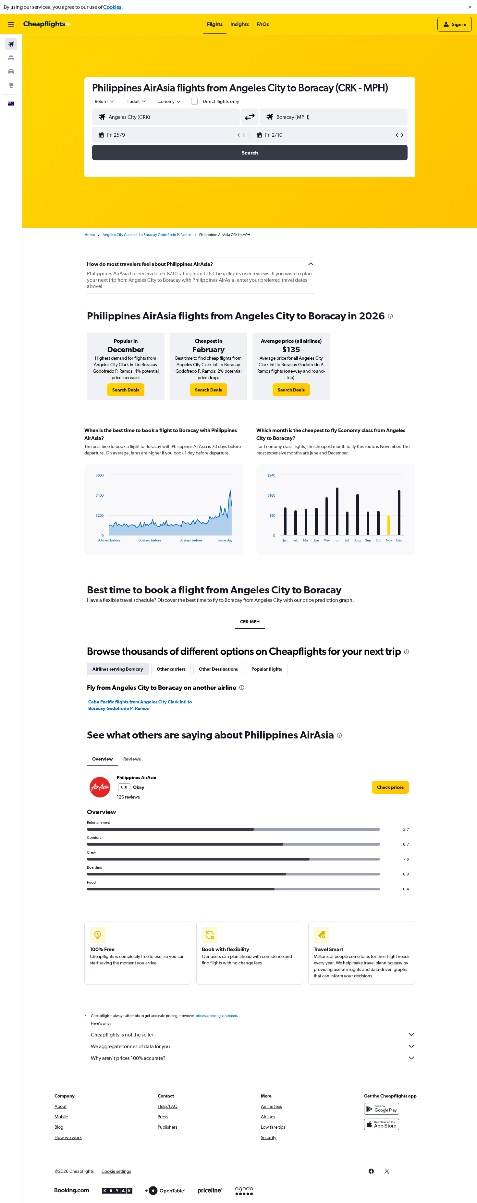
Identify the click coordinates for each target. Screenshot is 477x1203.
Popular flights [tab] (266, 669)
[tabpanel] (249, 497)
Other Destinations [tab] (218, 669)
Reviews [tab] (132, 759)
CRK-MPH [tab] (250, 621)
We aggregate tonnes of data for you (130, 1046)
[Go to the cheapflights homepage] (47, 24)
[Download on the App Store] (381, 1124)
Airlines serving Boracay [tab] (117, 669)
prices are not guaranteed (216, 1015)
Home (89, 234)
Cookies (112, 7)
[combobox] (104, 101)
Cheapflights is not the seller (122, 1035)
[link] (125, 389)
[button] (470, 7)
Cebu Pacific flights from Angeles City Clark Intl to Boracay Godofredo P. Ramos (140, 705)
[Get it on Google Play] (381, 1109)
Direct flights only (221, 101)
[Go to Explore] (11, 85)
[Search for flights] (11, 44)
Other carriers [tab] (171, 669)
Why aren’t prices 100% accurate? (128, 1058)
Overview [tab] (102, 759)
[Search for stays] (11, 57)
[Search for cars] (11, 71)
